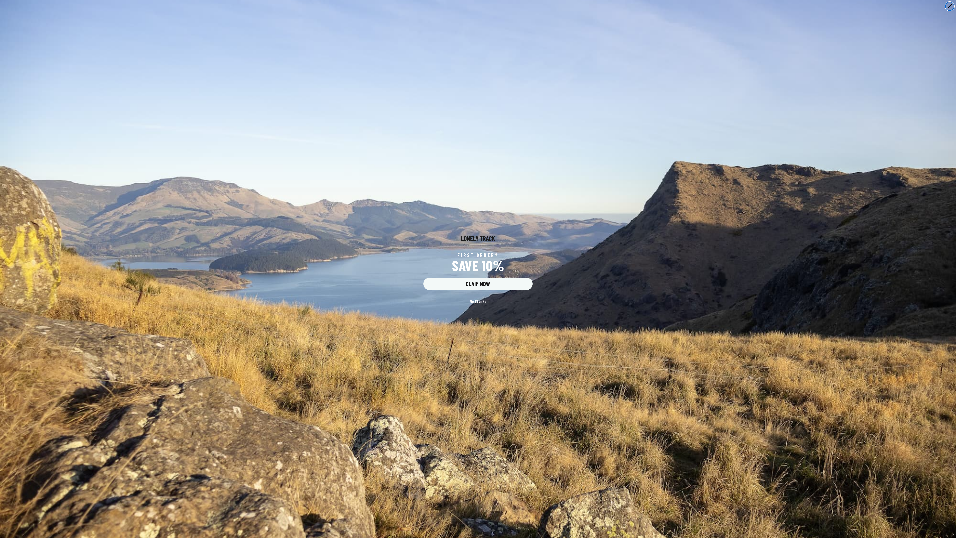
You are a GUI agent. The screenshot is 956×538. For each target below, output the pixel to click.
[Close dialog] (949, 6)
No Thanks (478, 301)
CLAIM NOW (478, 283)
